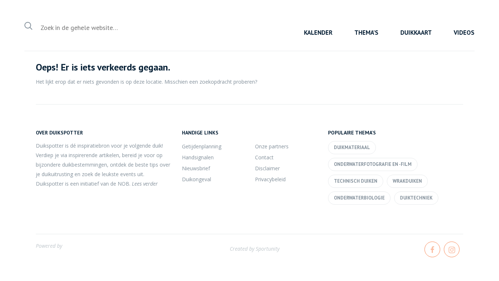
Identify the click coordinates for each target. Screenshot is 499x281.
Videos (464, 33)
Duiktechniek (416, 198)
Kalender (318, 33)
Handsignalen (198, 157)
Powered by (49, 245)
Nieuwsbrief (196, 168)
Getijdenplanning (201, 146)
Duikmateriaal (352, 147)
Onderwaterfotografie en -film (373, 164)
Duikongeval (196, 179)
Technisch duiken (355, 181)
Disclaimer (267, 168)
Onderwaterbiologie (359, 198)
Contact (264, 157)
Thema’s (366, 33)
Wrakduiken (407, 181)
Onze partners (272, 146)
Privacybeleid (270, 179)
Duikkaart (416, 33)
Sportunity (267, 248)
